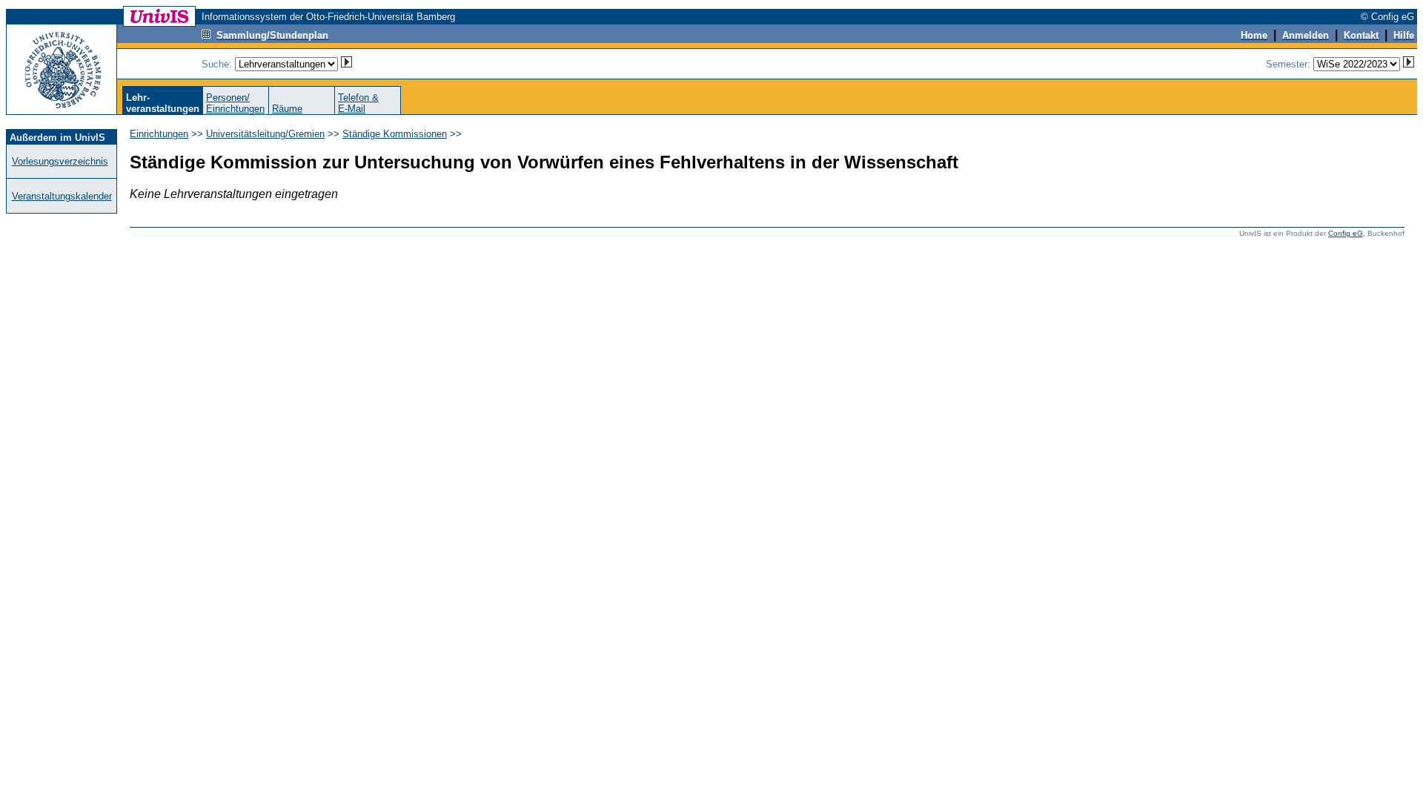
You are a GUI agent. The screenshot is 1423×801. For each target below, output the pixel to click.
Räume (287, 108)
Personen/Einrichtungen (235, 103)
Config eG (1345, 233)
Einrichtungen (159, 133)
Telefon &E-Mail (358, 103)
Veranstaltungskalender (62, 196)
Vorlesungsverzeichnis (60, 161)
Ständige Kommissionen (394, 133)
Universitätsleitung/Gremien (265, 133)
